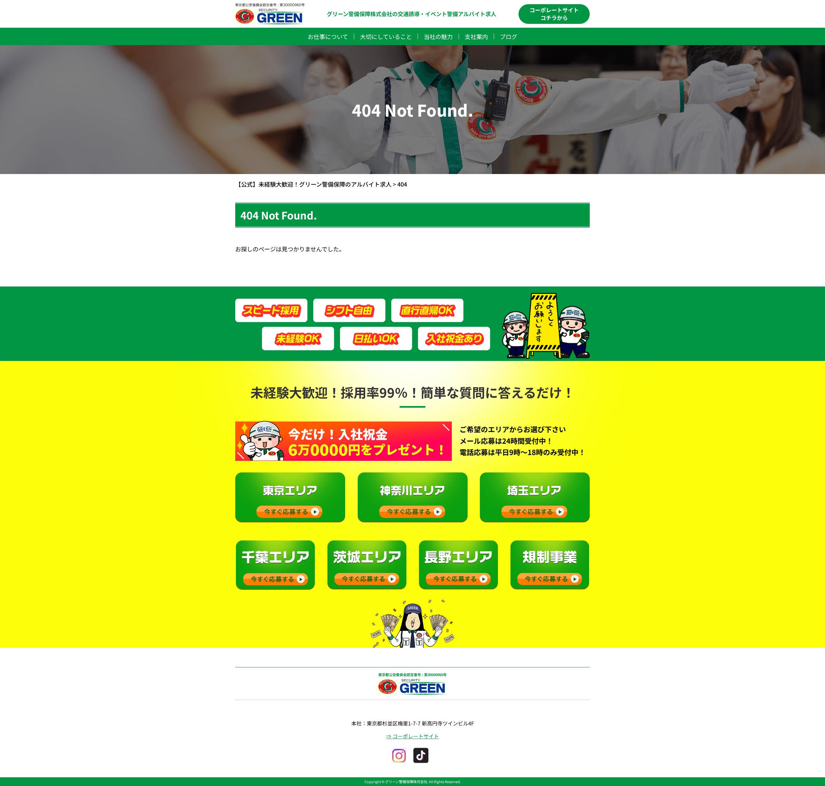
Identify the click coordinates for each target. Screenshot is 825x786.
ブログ (508, 36)
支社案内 (476, 36)
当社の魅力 (438, 36)
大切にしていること (386, 36)
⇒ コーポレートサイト (412, 736)
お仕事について (328, 36)
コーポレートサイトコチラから (554, 14)
